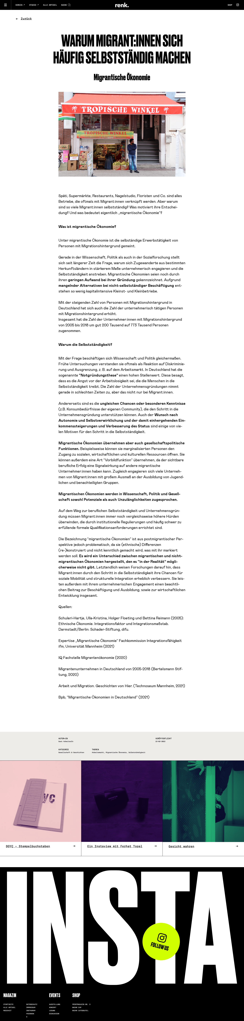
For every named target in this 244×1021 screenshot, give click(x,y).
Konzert (52, 1007)
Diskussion (54, 1014)
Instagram (30, 1010)
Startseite (8, 1004)
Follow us (159, 946)
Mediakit (7, 1010)
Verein (19, 5)
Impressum (30, 1007)
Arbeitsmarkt (98, 752)
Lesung (52, 1010)
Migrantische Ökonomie (116, 752)
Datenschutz (31, 1004)
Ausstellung (54, 1004)
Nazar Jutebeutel (80, 1010)
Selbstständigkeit (136, 752)
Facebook (30, 1014)
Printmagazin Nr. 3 (81, 1004)
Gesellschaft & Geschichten (71, 752)
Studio (33, 5)
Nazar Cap (76, 1007)
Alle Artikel (50, 5)
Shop (230, 5)
